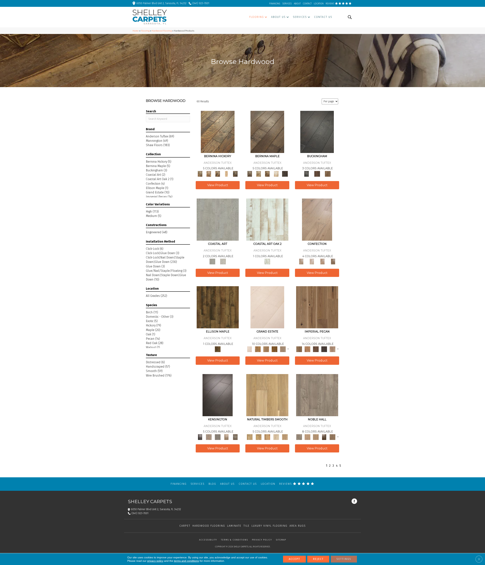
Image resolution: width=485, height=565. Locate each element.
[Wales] (317, 173)
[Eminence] (324, 436)
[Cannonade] (218, 307)
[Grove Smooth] (267, 394)
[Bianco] (258, 173)
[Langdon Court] (282, 349)
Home (136, 30)
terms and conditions (186, 560)
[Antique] (317, 307)
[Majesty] (332, 436)
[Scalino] (226, 173)
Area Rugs (297, 525)
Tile (246, 525)
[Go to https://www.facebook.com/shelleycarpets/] (354, 501)
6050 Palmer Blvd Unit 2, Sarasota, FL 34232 (161, 3)
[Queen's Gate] (226, 436)
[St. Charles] (235, 436)
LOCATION (319, 3)
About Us (227, 483)
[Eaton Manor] (266, 349)
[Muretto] (217, 173)
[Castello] (267, 173)
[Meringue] (322, 261)
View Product (217, 185)
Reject (318, 559)
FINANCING (274, 3)
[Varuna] (285, 173)
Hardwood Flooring (162, 30)
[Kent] (317, 131)
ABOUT (297, 3)
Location (268, 483)
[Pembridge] (217, 436)
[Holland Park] (209, 436)
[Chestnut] (315, 349)
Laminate (234, 525)
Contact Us (248, 483)
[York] (327, 173)
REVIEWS (330, 3)
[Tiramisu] (333, 261)
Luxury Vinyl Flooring (269, 525)
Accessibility (208, 540)
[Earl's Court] (218, 394)
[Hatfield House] (274, 349)
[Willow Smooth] (276, 436)
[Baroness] (317, 394)
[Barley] (307, 349)
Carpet (184, 525)
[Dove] (324, 349)
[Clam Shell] (218, 219)
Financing (179, 483)
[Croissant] (317, 219)
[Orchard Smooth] (258, 436)
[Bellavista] (267, 131)
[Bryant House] (257, 349)
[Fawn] (332, 349)
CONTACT (307, 3)
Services (198, 483)
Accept (294, 559)
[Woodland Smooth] (285, 436)
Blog (212, 483)
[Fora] (209, 173)
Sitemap (281, 540)
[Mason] (276, 173)
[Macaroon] (312, 261)
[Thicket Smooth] (267, 436)
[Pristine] (223, 261)
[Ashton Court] (267, 307)
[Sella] (235, 173)
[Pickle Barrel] (267, 219)
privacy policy (155, 560)
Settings (343, 559)
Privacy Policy (262, 540)
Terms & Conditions (234, 540)
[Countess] (307, 436)
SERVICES (287, 3)
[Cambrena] (218, 131)
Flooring (145, 30)
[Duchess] (315, 436)
